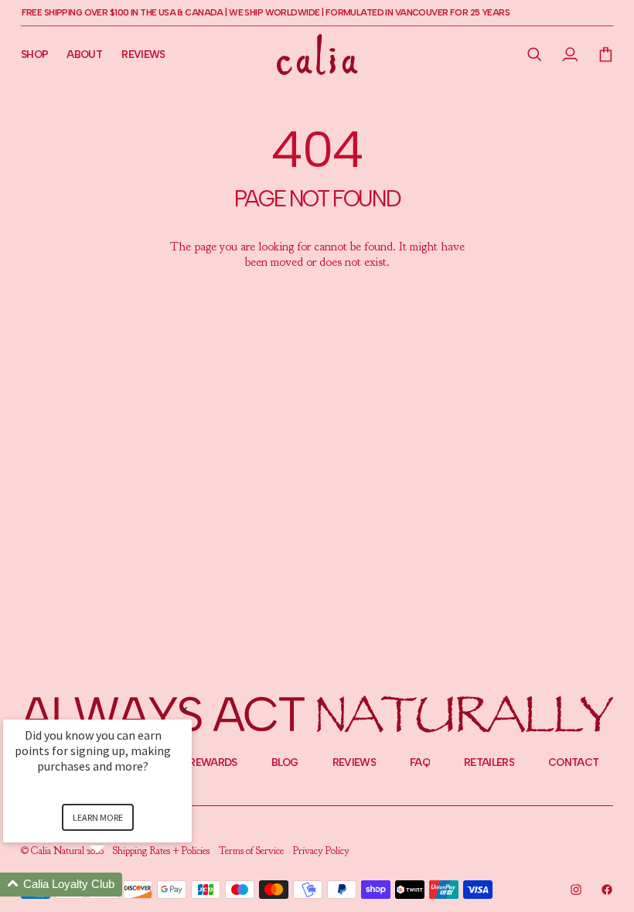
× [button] (185, 709)
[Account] (570, 54)
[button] (535, 54)
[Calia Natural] (317, 54)
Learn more (98, 817)
